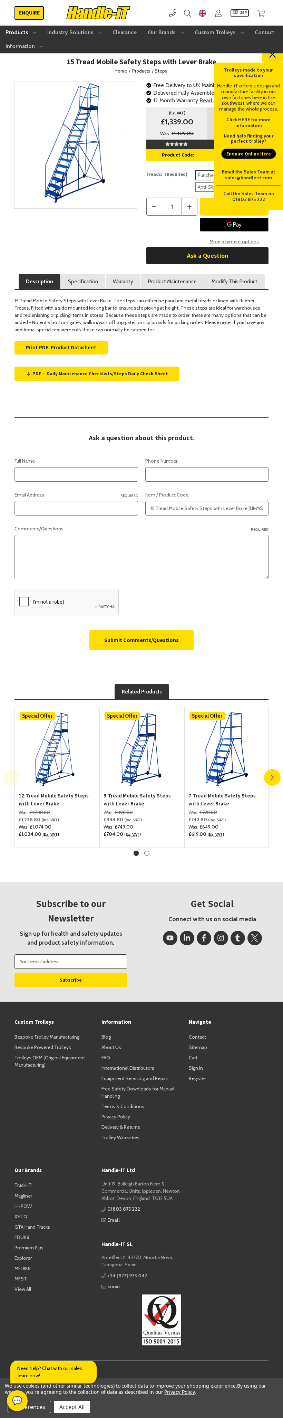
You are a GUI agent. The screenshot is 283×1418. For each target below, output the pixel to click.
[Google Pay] (234, 224)
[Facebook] (204, 938)
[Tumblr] (238, 938)
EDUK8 (21, 1237)
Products (18, 32)
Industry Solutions (71, 32)
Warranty (123, 281)
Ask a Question (207, 255)
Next (272, 777)
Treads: (166, 174)
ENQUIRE (29, 12)
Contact (264, 32)
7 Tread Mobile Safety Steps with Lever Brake (222, 799)
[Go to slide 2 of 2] (146, 853)
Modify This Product (234, 281)
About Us (111, 1047)
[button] (141, 1320)
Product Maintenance (172, 281)
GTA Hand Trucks (32, 1227)
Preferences (29, 1407)
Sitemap (198, 1047)
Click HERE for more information (248, 122)
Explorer (23, 1258)
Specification (83, 281)
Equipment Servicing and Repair (134, 1078)
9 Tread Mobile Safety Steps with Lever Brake (137, 799)
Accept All (72, 1407)
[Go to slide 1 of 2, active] (136, 853)
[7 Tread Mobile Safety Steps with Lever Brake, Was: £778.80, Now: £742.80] (227, 749)
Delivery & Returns (120, 1127)
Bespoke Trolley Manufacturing (46, 1037)
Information (21, 46)
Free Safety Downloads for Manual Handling (137, 1092)
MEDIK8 (22, 1268)
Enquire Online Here (248, 154)
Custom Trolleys (216, 32)
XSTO (20, 1216)
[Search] (187, 12)
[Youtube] (170, 938)
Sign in (196, 1068)
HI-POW (23, 1206)
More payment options (234, 241)
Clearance (125, 32)
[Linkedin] (187, 938)
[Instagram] (221, 938)
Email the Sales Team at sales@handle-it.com (248, 175)
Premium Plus (28, 1248)
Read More (212, 100)
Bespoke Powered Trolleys (42, 1047)
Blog (106, 1037)
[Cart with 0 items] (261, 12)
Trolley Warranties (120, 1137)
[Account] (218, 12)
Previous (10, 777)
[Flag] (202, 12)
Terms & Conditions (122, 1106)
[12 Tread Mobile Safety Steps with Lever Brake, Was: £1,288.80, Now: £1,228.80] (57, 749)
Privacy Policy (115, 1117)
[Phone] (172, 12)
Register (197, 1078)
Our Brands (162, 32)
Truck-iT (23, 1185)
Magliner (23, 1196)
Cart (193, 1058)
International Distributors (127, 1068)
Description (39, 281)
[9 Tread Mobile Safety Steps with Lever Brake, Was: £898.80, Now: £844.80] (142, 749)
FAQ (105, 1058)
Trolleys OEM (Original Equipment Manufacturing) (49, 1061)
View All (22, 1289)
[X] (254, 938)
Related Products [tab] (142, 692)
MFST (20, 1279)
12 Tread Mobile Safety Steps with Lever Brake (54, 799)
